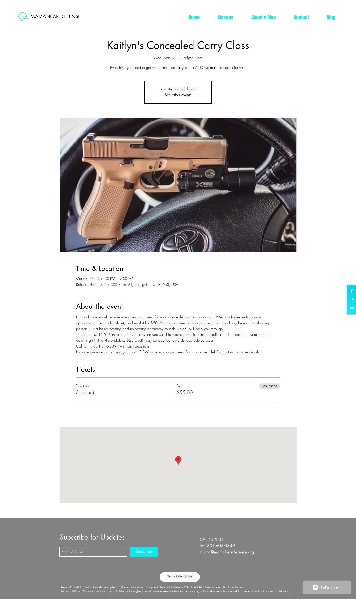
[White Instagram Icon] (351, 299)
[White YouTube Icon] (351, 308)
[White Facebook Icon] (351, 291)
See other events (178, 94)
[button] (225, 17)
